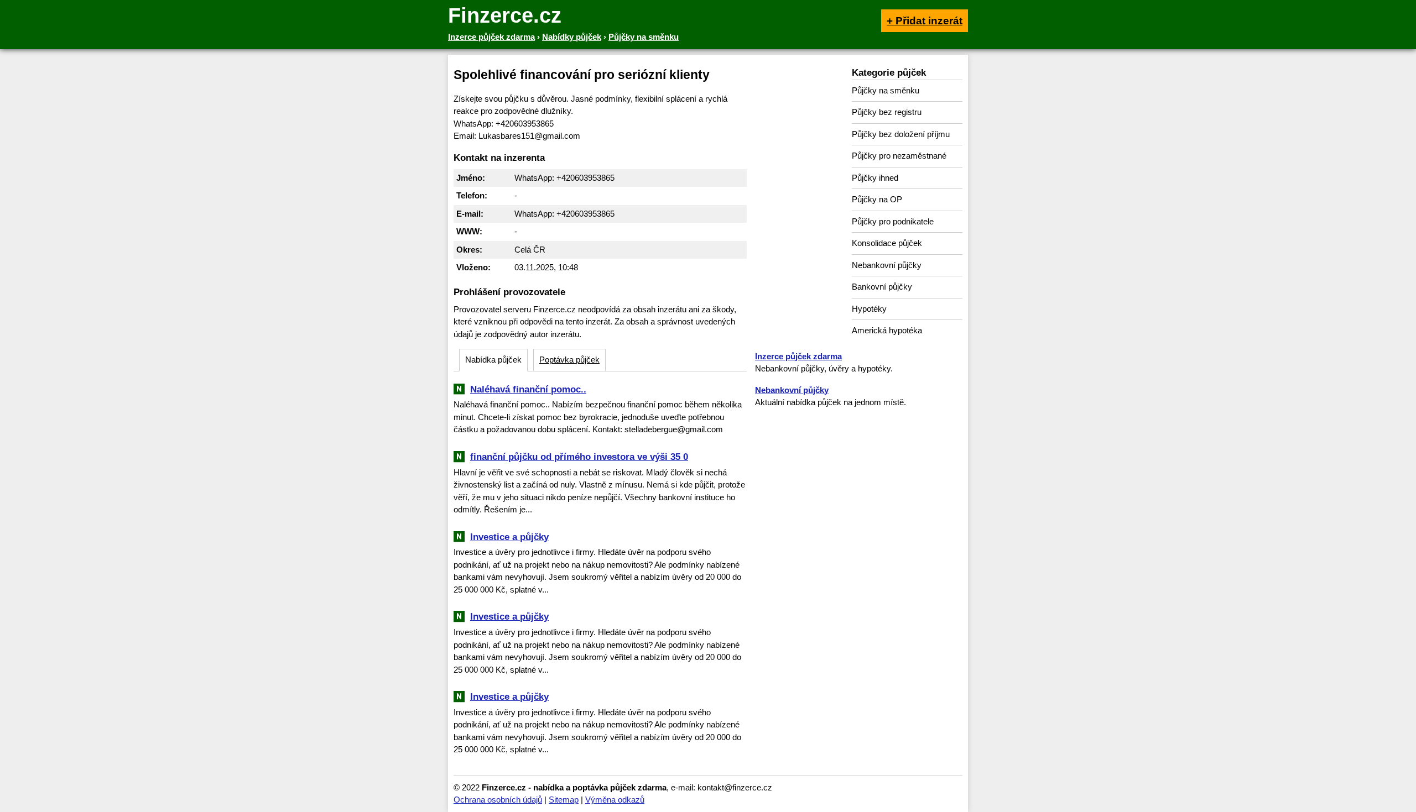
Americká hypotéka (887, 330)
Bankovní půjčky (882, 286)
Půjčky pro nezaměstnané (899, 155)
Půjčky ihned (875, 177)
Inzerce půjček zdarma (798, 356)
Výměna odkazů (614, 799)
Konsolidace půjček (887, 243)
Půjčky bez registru (887, 112)
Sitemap (564, 799)
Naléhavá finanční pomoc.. (528, 389)
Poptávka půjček (569, 359)
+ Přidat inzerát (924, 21)
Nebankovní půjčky (887, 265)
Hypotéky (869, 308)
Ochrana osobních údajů (498, 799)
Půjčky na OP (877, 199)
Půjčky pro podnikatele (893, 221)
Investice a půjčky (509, 537)
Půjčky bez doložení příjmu (901, 134)
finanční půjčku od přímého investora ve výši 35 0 (579, 457)
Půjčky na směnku (885, 90)
